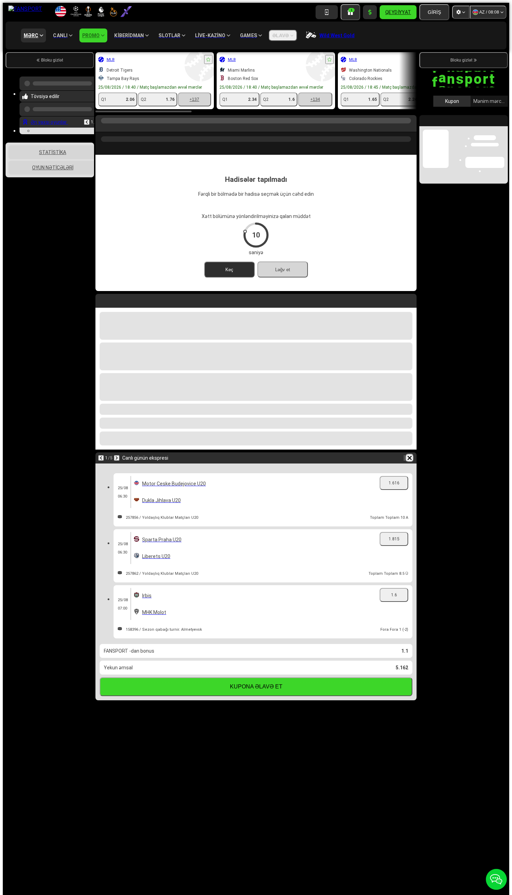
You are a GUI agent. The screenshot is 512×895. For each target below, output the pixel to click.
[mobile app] (327, 12)
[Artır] (370, 12)
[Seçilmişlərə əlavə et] (208, 59)
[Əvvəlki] (87, 116)
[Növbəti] (116, 458)
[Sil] (409, 458)
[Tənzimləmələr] (461, 12)
